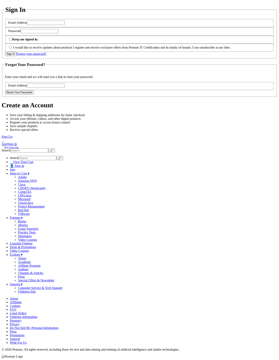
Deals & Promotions (23, 247)
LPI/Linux (24, 195)
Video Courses (27, 239)
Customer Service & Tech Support (40, 288)
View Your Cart (21, 162)
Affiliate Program (29, 265)
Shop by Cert (19, 173)
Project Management (31, 206)
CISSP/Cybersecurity (32, 188)
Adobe (22, 177)
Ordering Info (27, 291)
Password (14, 31)
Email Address (17, 22)
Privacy (15, 324)
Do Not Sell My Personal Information (34, 328)
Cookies (15, 306)
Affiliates (16, 302)
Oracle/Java (25, 202)
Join (4, 144)
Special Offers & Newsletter (36, 280)
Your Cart (11, 147)
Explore (16, 254)
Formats (16, 217)
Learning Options (21, 243)
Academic (24, 262)
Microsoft (24, 199)
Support (16, 284)
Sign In (12, 144)
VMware (24, 214)
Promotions (17, 335)
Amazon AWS (27, 180)
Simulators (25, 236)
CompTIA (24, 191)
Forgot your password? (31, 54)
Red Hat (23, 210)
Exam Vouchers (28, 228)
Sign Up (7, 136)
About (22, 258)
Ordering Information (23, 317)
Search (6, 150)
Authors (23, 269)
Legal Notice (18, 313)
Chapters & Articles (30, 273)
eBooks (23, 225)
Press (21, 276)
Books (22, 221)
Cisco (21, 184)
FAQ (13, 309)
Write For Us (18, 342)
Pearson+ (16, 320)
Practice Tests (27, 232)
